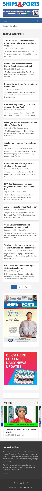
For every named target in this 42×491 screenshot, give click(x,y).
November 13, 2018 (11, 230)
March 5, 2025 (9, 69)
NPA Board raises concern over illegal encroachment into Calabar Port (19, 186)
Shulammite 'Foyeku (26, 148)
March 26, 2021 (9, 110)
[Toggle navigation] (5, 20)
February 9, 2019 (10, 210)
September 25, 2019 (11, 169)
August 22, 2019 (9, 192)
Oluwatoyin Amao (22, 128)
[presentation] (34, 403)
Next (26, 287)
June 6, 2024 (8, 89)
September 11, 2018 (11, 250)
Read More (6, 474)
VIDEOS (8, 403)
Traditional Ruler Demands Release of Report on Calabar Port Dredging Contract (20, 43)
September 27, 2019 (11, 148)
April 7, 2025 (9, 435)
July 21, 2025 (8, 48)
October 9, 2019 (9, 128)
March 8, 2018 (9, 271)
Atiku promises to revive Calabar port (20, 207)
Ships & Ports (19, 48)
